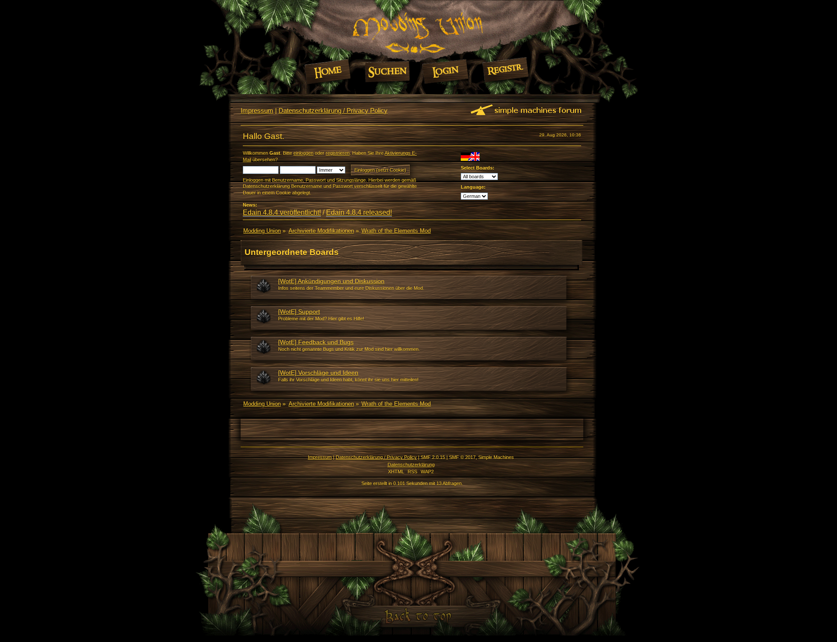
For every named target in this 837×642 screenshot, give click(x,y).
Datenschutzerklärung (411, 464)
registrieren (338, 153)
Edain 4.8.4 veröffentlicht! (282, 212)
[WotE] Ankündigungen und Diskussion (331, 281)
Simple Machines (496, 457)
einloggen (303, 153)
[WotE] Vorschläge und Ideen (318, 372)
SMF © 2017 (462, 457)
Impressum (257, 110)
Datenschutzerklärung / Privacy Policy (333, 110)
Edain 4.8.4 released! (359, 212)
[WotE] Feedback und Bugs (316, 342)
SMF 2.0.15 (433, 457)
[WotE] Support (299, 311)
